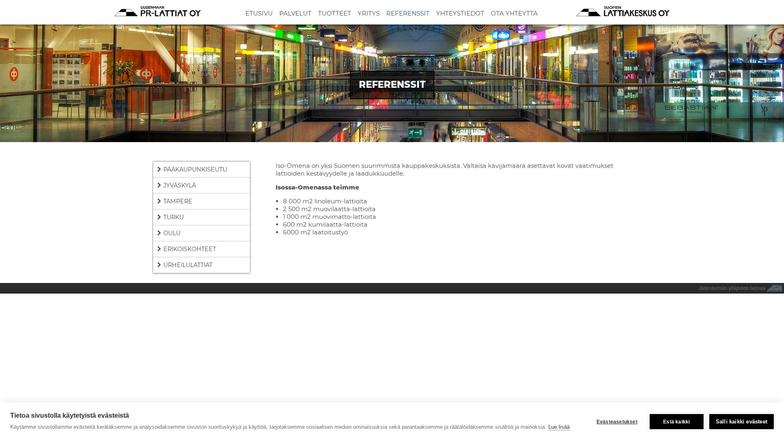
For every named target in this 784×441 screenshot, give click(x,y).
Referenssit (408, 13)
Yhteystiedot (460, 13)
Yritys (369, 13)
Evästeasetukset (617, 422)
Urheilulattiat (187, 265)
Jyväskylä (179, 185)
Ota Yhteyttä (514, 13)
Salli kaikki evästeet (741, 422)
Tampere (177, 201)
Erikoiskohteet (189, 249)
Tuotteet (334, 13)
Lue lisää (559, 427)
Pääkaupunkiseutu (195, 169)
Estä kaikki (676, 422)
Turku (173, 217)
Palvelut (295, 13)
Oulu (171, 233)
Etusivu (259, 13)
